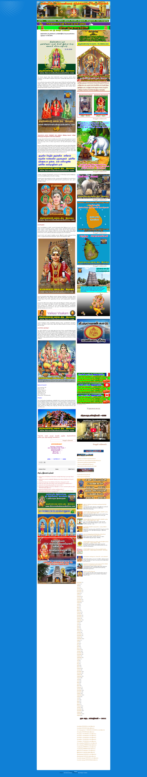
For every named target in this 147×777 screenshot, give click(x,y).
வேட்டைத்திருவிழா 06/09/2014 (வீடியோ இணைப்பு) (86, 744)
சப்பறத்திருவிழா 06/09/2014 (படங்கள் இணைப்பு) (86, 746)
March (78, 610)
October (79, 618)
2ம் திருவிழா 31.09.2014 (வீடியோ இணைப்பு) (85, 731)
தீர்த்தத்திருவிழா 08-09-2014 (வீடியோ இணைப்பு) (86, 756)
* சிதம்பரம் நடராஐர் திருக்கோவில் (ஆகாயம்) (85, 464)
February (79, 596)
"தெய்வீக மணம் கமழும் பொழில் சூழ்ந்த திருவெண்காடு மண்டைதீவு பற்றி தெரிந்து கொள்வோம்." (57, 436)
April (78, 609)
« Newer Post (42, 469)
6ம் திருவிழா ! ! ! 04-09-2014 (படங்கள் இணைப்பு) (86, 739)
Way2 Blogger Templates (82, 772)
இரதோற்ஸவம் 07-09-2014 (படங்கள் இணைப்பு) (86, 750)
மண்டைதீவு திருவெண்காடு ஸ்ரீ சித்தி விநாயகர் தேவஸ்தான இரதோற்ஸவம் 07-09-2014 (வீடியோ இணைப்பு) (94, 535)
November (79, 591)
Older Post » (71, 469)
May (78, 607)
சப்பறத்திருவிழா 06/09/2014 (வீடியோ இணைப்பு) (86, 748)
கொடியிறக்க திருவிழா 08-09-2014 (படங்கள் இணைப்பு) (87, 758)
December (79, 582)
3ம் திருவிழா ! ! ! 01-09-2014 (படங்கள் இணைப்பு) (86, 733)
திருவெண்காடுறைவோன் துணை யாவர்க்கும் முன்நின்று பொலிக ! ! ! (51, 489)
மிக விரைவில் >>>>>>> (81, 404)
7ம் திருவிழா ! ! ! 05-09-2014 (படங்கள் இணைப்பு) (86, 741)
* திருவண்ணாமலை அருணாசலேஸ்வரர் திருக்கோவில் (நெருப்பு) (89, 460)
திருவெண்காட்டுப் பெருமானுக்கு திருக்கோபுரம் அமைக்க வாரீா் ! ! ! (51, 485)
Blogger (75, 771)
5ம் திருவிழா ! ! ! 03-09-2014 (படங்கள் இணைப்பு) (86, 737)
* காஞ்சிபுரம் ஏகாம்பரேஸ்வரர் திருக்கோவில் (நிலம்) (86, 458)
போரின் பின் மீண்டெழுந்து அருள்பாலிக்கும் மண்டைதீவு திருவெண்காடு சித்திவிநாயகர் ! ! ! (55, 483)
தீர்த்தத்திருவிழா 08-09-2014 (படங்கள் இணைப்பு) (86, 754)
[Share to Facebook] (44, 462)
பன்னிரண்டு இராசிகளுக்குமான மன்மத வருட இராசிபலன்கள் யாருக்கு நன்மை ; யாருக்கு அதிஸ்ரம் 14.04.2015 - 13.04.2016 (95, 550)
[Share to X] (43, 462)
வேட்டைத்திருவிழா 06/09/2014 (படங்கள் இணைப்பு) (87, 743)
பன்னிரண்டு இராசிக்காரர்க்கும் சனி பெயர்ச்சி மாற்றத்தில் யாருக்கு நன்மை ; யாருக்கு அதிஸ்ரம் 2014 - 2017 (95, 512)
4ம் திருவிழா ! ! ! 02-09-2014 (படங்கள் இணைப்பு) (86, 735)
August (78, 584)
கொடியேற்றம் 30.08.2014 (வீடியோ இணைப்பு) (85, 728)
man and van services (68, 772)
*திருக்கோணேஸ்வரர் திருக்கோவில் (83, 474)
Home (56, 469)
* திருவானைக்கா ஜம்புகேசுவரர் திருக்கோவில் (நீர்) (86, 462)
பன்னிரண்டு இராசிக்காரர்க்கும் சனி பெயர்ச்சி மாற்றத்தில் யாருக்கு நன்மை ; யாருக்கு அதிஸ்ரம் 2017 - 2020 (95, 520)
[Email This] (39, 462)
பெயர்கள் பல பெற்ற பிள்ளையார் (89, 571)
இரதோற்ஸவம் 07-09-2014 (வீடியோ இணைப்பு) (86, 752)
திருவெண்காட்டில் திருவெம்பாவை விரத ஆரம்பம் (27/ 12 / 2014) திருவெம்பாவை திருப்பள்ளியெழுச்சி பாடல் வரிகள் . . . (95, 564)
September (79, 601)
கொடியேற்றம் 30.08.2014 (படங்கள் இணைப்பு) (86, 726)
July (78, 585)
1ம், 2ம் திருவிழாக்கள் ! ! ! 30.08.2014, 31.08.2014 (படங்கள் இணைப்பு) (91, 730)
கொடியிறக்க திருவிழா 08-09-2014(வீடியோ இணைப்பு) (87, 760)
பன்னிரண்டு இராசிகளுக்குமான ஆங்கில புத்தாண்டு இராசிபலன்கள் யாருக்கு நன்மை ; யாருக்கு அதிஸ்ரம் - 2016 (95, 542)
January (79, 588)
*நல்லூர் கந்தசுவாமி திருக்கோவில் (83, 476)
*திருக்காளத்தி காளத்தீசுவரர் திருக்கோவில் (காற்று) (86, 466)
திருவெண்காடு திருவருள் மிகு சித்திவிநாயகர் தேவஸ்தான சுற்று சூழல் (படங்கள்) (54, 481)
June (78, 587)
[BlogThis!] (41, 462)
